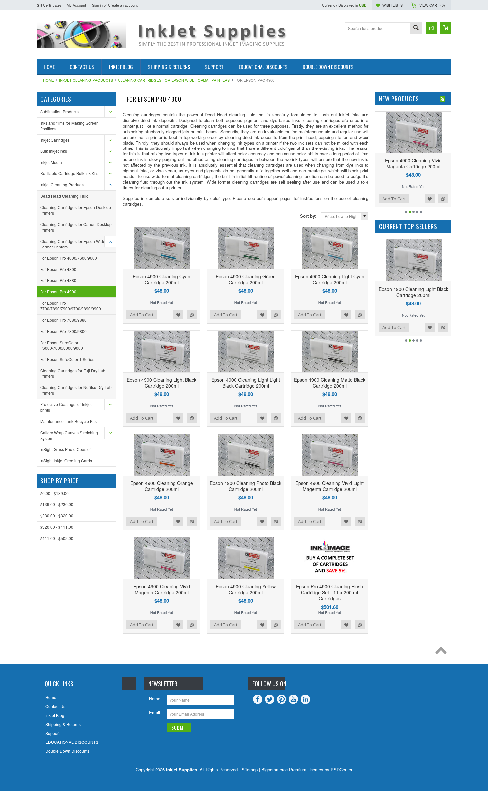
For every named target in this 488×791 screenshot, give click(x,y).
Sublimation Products (59, 111)
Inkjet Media (51, 162)
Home (48, 80)
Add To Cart (141, 315)
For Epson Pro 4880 (58, 280)
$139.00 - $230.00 (56, 504)
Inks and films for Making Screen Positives (69, 125)
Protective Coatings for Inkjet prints (66, 407)
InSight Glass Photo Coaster (65, 449)
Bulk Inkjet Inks (53, 151)
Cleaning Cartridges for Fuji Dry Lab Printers (72, 373)
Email (154, 712)
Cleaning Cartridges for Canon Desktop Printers (76, 227)
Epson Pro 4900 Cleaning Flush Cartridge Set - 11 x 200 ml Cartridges (329, 592)
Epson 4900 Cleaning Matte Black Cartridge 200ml (329, 382)
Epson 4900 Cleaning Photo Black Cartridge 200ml (245, 486)
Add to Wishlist (178, 314)
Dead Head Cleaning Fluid (64, 196)
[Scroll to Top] (442, 652)
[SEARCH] (416, 28)
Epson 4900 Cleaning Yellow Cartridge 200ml (246, 589)
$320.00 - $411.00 (56, 527)
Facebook (257, 699)
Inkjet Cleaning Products (86, 80)
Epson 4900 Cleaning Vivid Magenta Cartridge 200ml (161, 589)
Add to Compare (192, 314)
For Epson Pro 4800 (58, 269)
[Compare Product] (431, 28)
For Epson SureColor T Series (67, 359)
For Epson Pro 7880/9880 (63, 320)
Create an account (123, 5)
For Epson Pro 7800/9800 (63, 331)
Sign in (97, 5)
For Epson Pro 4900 (58, 291)
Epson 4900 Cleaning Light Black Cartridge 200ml (161, 382)
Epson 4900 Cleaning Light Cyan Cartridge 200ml (329, 279)
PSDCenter (341, 769)
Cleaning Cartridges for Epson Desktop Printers (75, 210)
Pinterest (281, 699)
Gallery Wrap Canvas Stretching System (69, 435)
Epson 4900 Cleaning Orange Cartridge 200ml (161, 486)
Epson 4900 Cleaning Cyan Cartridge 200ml (161, 279)
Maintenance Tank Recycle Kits (68, 421)
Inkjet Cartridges (55, 140)
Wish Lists (392, 5)
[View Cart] (445, 28)
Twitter (269, 699)
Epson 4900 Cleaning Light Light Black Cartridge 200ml (245, 382)
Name (154, 698)
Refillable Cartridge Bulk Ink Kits (69, 173)
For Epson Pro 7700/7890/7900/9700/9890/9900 (70, 305)
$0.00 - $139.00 (54, 493)
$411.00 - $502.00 (56, 538)
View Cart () (432, 5)
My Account (76, 5)
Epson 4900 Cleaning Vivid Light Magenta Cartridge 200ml (329, 486)
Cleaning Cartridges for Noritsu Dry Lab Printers (76, 390)
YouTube (293, 699)
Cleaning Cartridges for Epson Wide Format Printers (174, 80)
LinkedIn (305, 699)
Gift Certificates (49, 5)
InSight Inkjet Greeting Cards (66, 460)
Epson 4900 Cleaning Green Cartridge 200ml (246, 279)
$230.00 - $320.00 (56, 515)
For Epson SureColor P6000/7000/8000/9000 (61, 345)
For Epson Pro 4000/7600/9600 (68, 258)
